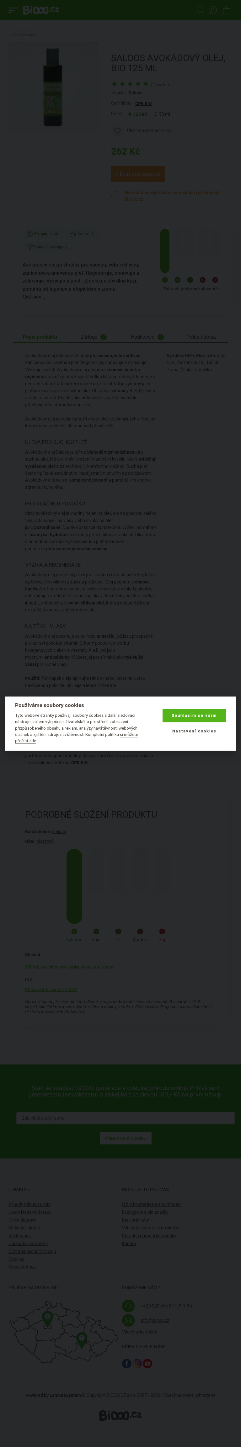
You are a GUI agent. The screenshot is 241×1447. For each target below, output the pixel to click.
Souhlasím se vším (194, 715)
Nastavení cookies (194, 731)
